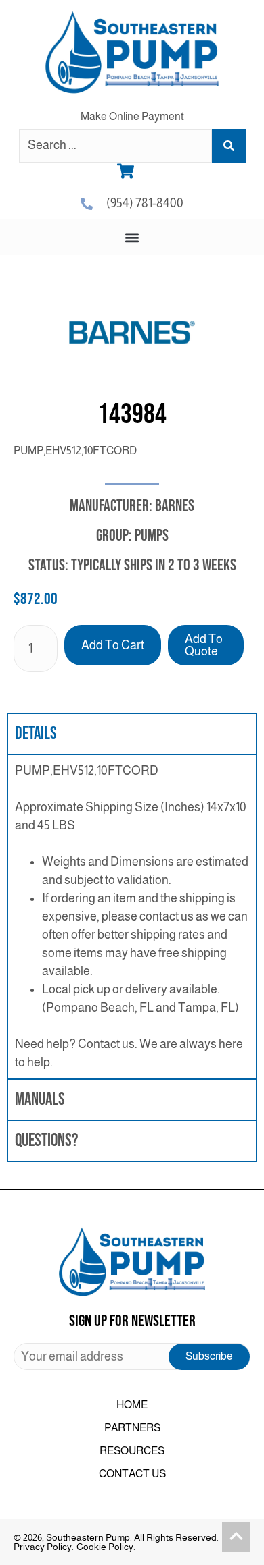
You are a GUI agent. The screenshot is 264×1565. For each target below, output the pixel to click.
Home (132, 1404)
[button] (132, 237)
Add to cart (112, 645)
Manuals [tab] (40, 1099)
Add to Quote (204, 645)
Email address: (132, 1356)
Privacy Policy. (44, 1546)
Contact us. (107, 1044)
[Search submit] (229, 146)
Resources (132, 1450)
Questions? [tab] (46, 1140)
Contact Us (132, 1473)
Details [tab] (36, 733)
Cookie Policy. (105, 1546)
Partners (132, 1427)
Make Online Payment (132, 116)
